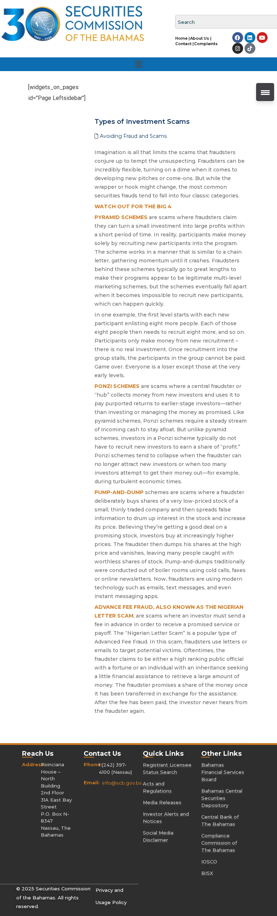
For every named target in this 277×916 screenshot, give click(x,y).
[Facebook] (237, 37)
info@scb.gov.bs (122, 783)
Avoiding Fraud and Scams (133, 136)
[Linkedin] (250, 37)
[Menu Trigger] (265, 92)
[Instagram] (237, 48)
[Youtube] (262, 37)
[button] (138, 64)
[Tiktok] (250, 48)
